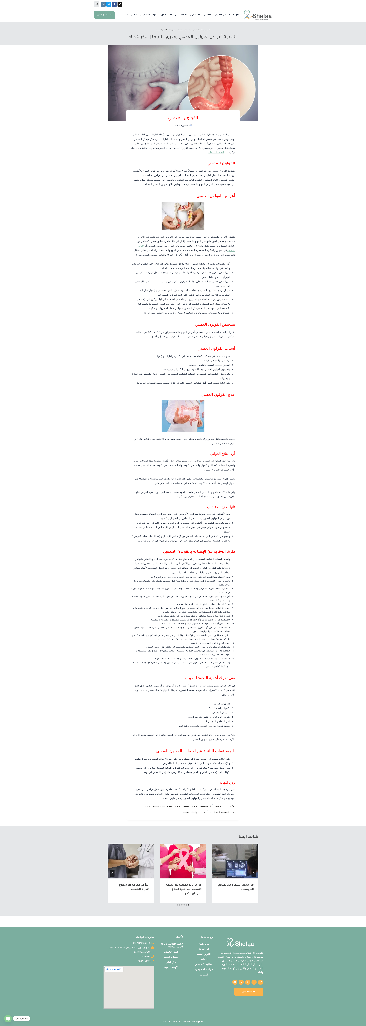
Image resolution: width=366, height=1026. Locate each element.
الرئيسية (234, 15)
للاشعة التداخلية (216, 152)
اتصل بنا (132, 15)
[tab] (188, 905)
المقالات (204, 959)
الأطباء (208, 15)
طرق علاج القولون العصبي (194, 812)
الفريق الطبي (204, 954)
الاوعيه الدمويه (171, 967)
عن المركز (220, 15)
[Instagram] (103, 4)
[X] (108, 4)
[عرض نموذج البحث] (96, 4)
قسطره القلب (171, 956)
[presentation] (235, 861)
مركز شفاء (204, 943)
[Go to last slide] (253, 873)
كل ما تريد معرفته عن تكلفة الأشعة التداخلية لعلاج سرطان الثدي (184, 889)
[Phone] (120, 4)
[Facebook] (114, 4)
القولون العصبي (182, 807)
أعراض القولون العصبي (201, 807)
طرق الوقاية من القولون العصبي (158, 807)
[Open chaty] (8, 1018)
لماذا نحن (166, 15)
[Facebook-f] (254, 982)
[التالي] (112, 873)
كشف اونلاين (104, 15)
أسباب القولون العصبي (224, 807)
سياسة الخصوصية (204, 969)
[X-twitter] (247, 982)
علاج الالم (171, 962)
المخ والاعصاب (171, 951)
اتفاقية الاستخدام (203, 964)
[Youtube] (234, 982)
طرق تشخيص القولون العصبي (221, 812)
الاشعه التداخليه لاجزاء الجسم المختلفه (172, 945)
